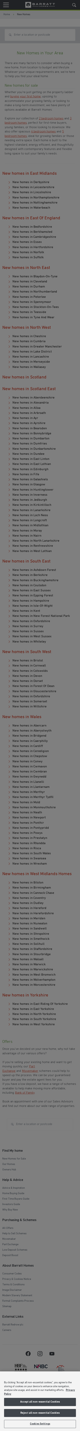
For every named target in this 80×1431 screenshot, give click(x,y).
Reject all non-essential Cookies (40, 1413)
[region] (40, 1401)
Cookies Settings (40, 1424)
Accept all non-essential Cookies (40, 1402)
